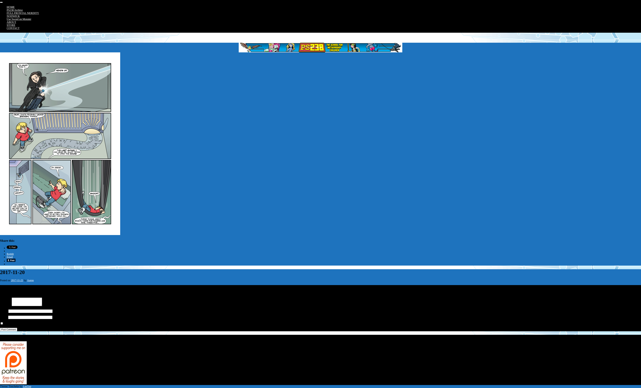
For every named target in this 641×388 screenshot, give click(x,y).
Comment (5, 305)
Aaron (30, 280)
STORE (11, 25)
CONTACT (13, 28)
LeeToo (27, 386)
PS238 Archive (15, 10)
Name (3, 311)
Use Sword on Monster (19, 19)
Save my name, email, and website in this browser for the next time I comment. (45, 323)
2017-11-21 (17, 280)
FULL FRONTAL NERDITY (23, 13)
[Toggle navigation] (1, 2)
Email (3, 317)
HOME (11, 7)
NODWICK (13, 16)
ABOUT (11, 22)
